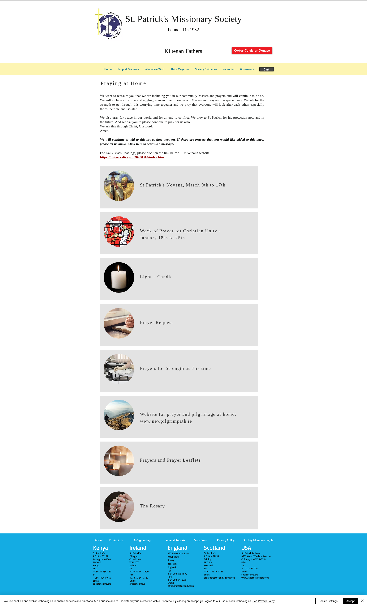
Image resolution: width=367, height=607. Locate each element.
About (99, 540)
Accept (350, 601)
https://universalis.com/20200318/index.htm (132, 157)
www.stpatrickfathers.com (255, 577)
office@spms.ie (137, 583)
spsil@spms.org (249, 574)
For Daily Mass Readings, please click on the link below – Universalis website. (155, 153)
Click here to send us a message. (151, 144)
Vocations (200, 540)
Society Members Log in (258, 540)
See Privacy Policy (264, 601)
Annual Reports (175, 540)
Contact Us (116, 540)
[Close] (362, 601)
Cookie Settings (328, 601)
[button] (247, 69)
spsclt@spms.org (102, 583)
